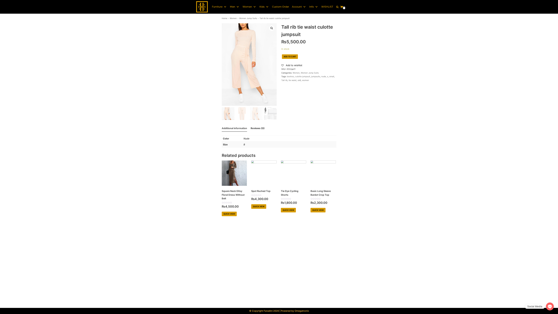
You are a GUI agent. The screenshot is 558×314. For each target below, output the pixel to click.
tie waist (292, 80)
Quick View (229, 214)
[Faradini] (202, 7)
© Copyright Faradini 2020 (264, 310)
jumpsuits (315, 76)
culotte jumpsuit (302, 76)
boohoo (290, 76)
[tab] (234, 128)
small (331, 76)
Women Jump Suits (248, 18)
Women (233, 18)
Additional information (234, 128)
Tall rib (284, 80)
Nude (246, 138)
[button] (337, 7)
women (305, 80)
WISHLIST (327, 6)
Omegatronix (302, 310)
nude (323, 76)
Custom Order (280, 6)
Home (224, 18)
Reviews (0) (258, 128)
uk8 (299, 80)
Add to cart (290, 57)
